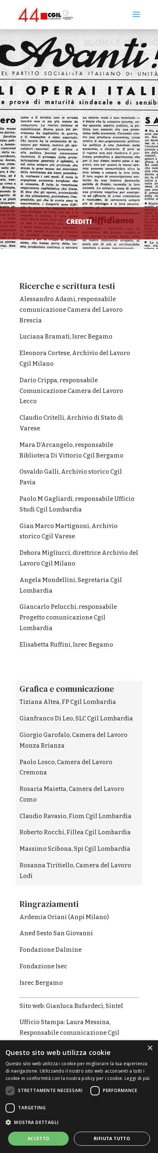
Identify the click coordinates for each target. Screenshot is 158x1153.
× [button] (149, 1048)
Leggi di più (137, 1078)
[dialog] (79, 1096)
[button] (79, 1123)
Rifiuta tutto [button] (112, 1138)
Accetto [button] (39, 1138)
